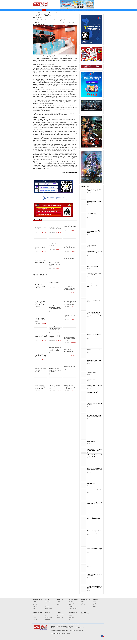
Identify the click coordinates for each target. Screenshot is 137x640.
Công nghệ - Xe (96, 10)
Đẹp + (46, 615)
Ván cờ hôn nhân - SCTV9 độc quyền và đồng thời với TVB (94, 274)
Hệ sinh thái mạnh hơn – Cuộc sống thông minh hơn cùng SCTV (41, 320)
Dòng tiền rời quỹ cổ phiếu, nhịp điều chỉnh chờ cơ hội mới (55, 387)
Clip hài (82, 603)
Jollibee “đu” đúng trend (69, 258)
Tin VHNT (71, 606)
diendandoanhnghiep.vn (71, 172)
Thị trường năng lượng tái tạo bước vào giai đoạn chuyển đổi (40, 370)
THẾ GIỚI (59, 612)
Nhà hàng (35, 620)
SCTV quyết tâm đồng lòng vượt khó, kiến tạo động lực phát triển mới (41, 337)
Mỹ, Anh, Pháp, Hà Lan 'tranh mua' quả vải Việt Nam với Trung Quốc (40, 387)
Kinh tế (44, 10)
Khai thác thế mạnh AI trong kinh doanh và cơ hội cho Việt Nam (55, 370)
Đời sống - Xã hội (38, 10)
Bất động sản (48, 609)
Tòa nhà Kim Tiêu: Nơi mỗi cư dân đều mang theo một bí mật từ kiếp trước (94, 299)
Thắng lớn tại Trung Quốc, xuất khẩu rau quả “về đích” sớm (41, 247)
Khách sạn (35, 615)
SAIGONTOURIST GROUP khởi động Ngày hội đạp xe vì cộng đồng (40, 286)
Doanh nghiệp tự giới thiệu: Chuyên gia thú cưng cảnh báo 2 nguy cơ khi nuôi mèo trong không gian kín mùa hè (70, 340)
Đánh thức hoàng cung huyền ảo (93, 565)
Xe (69, 619)
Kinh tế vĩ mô (47, 601)
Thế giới (90, 10)
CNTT (70, 615)
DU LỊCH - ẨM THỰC (37, 612)
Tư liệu (58, 615)
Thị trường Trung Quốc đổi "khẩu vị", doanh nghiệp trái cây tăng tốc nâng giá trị (55, 349)
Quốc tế (94, 604)
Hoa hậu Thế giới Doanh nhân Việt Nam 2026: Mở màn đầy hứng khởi (94, 518)
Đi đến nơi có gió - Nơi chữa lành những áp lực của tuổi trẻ (93, 392)
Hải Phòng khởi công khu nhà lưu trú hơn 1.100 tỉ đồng (69, 368)
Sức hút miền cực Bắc (91, 379)
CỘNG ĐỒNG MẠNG (85, 599)
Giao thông (35, 604)
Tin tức (58, 601)
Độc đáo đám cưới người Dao (93, 266)
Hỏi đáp (58, 604)
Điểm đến (35, 614)
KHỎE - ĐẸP (47, 612)
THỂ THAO (95, 599)
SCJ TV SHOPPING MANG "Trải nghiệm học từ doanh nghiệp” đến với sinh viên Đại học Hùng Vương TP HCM (69, 316)
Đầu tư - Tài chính (48, 608)
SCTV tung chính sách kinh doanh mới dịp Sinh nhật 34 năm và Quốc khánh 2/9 (70, 303)
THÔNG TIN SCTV (85, 614)
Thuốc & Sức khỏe (48, 617)
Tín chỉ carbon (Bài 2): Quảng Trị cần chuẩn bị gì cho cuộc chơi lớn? (69, 387)
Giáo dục (35, 603)
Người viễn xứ (60, 617)
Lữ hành (34, 617)
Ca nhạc (71, 601)
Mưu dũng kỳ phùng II (91, 372)
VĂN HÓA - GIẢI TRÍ (73, 599)
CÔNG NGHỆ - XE (73, 612)
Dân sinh (35, 601)
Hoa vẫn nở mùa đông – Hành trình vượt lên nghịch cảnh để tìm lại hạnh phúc (94, 285)
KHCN (70, 614)
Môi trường (35, 606)
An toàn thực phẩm (49, 614)
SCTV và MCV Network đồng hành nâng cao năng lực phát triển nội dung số (40, 303)
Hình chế (83, 604)
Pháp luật (49, 10)
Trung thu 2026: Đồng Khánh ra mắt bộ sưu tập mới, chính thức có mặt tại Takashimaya (94, 215)
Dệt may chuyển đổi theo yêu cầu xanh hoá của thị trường (54, 264)
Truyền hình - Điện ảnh (73, 608)
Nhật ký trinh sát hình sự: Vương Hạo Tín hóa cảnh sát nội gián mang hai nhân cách (94, 253)
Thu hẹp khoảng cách (91, 245)
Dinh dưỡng (47, 619)
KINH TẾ (47, 599)
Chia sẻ (82, 601)
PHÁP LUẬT (60, 599)
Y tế (34, 608)
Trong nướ (95, 603)
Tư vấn (46, 620)
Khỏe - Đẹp (85, 10)
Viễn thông (71, 617)
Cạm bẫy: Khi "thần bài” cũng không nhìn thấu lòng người (94, 386)
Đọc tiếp (43, 232)
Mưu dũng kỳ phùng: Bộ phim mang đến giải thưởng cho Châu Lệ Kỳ (94, 503)
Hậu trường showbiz (73, 603)
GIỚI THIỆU (83, 612)
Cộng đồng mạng (65, 10)
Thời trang (71, 604)
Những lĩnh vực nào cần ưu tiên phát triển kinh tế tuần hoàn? (70, 247)
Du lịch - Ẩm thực (79, 10)
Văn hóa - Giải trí (56, 10)
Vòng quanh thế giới (61, 614)
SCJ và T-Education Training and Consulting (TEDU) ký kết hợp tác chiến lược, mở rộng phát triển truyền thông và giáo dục (55, 308)
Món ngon (35, 619)
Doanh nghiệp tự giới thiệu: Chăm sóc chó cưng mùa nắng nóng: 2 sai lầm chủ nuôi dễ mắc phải (94, 550)
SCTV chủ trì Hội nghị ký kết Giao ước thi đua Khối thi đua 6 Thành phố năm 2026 (94, 469)
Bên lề (94, 606)
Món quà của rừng (91, 483)
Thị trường (47, 606)
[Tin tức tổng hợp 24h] (40, 1)
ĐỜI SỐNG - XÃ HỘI (37, 599)
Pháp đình (59, 603)
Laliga (94, 601)
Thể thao (72, 10)
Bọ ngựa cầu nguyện (91, 441)
